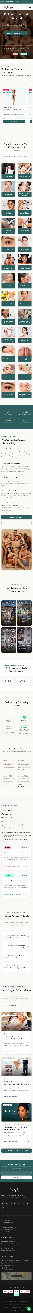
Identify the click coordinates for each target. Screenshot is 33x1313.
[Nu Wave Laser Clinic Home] (8, 7)
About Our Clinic (5, 1220)
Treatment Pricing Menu (7, 1222)
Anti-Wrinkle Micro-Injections (8, 1248)
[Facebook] (11, 1203)
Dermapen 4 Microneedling (8, 1250)
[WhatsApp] (3, 1207)
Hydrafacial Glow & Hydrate (8, 1241)
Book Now (14, 121)
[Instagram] (7, 1203)
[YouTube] (15, 1203)
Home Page (4, 1218)
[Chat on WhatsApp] (29, 1309)
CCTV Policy (13, 1310)
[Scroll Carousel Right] (30, 82)
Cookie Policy (27, 1307)
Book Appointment (16, 517)
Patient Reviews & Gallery (7, 1225)
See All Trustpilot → (24, 733)
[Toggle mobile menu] (30, 7)
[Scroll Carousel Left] (25, 82)
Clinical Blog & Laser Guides (8, 1227)
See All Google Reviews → (8, 733)
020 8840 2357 (8, 1263)
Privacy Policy (5, 1307)
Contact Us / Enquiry (6, 1232)
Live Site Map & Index (6, 1229)
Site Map (21, 1310)
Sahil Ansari (16, 1302)
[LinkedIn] (27, 1203)
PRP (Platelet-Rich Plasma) (8, 1246)
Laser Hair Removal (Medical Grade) (10, 1243)
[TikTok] (3, 1203)
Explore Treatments (16, 39)
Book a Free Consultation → (16, 33)
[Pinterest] (19, 1203)
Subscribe (15, 1177)
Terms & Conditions (16, 1307)
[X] (23, 1203)
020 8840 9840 (16, 1263)
